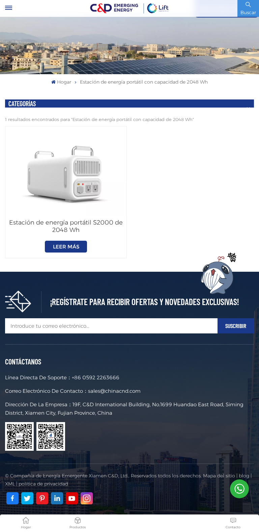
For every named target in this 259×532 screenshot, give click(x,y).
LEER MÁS (66, 246)
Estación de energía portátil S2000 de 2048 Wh (66, 226)
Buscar (248, 12)
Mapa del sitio (219, 476)
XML (10, 484)
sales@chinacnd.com (114, 391)
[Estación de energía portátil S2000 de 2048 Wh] (65, 172)
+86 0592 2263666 (95, 377)
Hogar (64, 82)
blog (244, 476)
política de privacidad (43, 484)
